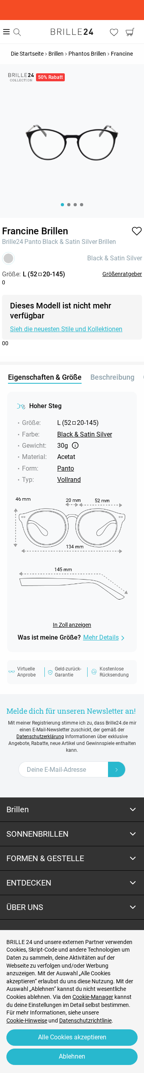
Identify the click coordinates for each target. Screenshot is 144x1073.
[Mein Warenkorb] (130, 32)
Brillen (107, 242)
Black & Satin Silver (69, 242)
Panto (32, 242)
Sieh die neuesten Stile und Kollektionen (66, 329)
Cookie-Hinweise (26, 1020)
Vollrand (69, 479)
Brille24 (12, 242)
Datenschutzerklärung (40, 736)
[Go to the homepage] (72, 32)
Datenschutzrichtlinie (85, 1020)
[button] (137, 231)
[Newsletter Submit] (117, 769)
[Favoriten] (114, 32)
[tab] (72, 809)
